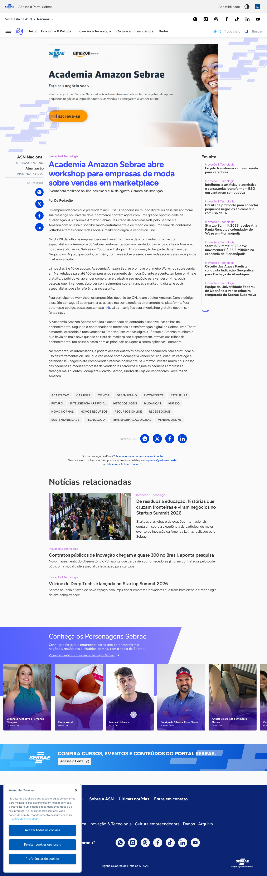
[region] (42, 828)
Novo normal (62, 411)
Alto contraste (247, 6)
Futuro (57, 403)
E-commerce (154, 395)
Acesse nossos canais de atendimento (139, 456)
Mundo (174, 403)
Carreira (83, 395)
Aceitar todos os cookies (42, 830)
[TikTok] (237, 19)
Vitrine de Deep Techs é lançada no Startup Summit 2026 (108, 583)
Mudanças (152, 403)
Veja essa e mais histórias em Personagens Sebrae (82, 655)
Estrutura (179, 395)
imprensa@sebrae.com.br (161, 460)
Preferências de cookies (42, 858)
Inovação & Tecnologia (110, 823)
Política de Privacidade (24, 819)
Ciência (104, 395)
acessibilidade (229, 7)
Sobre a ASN (101, 798)
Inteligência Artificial (88, 403)
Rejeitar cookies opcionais (42, 844)
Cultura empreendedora (157, 823)
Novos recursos (94, 411)
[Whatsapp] (195, 19)
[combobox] (45, 19)
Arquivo (205, 823)
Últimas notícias (134, 798)
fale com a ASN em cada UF (124, 464)
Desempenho (127, 395)
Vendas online (169, 420)
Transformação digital (131, 420)
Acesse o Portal (72, 761)
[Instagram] (206, 19)
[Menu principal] (8, 31)
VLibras (257, 6)
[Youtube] (258, 19)
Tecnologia (95, 420)
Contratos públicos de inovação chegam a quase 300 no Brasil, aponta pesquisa (131, 555)
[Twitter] (39, 204)
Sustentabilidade (65, 420)
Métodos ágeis (125, 403)
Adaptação (60, 395)
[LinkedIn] (247, 19)
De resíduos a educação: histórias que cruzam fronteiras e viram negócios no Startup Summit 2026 (176, 507)
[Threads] (216, 19)
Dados (189, 823)
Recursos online (128, 411)
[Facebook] (226, 19)
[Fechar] (76, 790)
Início (33, 31)
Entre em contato (171, 798)
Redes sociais (160, 411)
